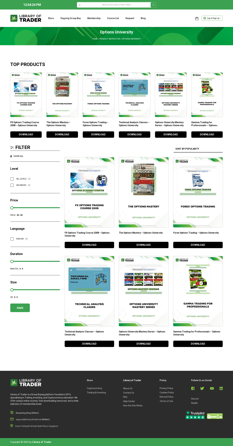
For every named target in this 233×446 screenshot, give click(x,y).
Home (95, 39)
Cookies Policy (167, 392)
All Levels (23, 179)
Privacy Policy (166, 388)
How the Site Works (132, 405)
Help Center (129, 401)
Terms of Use (166, 401)
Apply (20, 307)
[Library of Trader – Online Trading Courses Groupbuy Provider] (25, 18)
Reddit (194, 403)
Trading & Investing (96, 392)
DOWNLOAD (26, 134)
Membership (93, 18)
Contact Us (128, 392)
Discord (195, 398)
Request (130, 18)
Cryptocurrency (94, 388)
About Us (127, 388)
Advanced (23, 185)
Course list (113, 18)
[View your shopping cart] (196, 18)
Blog (143, 18)
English (22, 239)
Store (51, 18)
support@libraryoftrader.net (28, 419)
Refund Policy (166, 397)
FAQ (125, 397)
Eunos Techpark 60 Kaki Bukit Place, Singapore (36, 426)
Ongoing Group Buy (70, 18)
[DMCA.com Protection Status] (215, 416)
